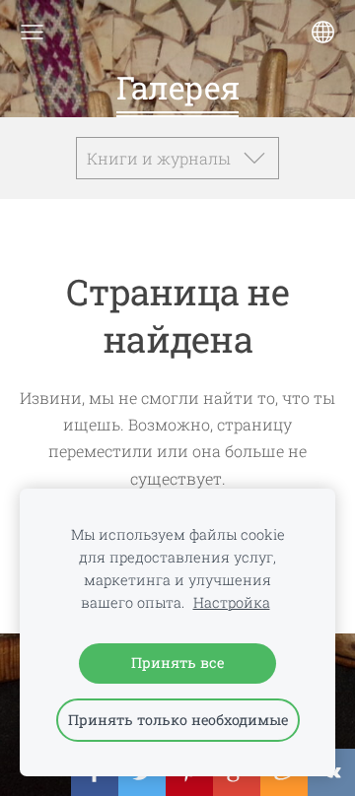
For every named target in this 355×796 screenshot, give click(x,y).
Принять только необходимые (178, 719)
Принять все (177, 662)
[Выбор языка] (323, 32)
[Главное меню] (32, 32)
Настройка (231, 602)
